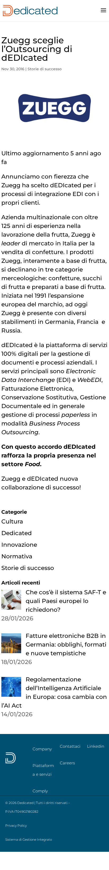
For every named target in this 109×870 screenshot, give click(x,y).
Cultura (12, 521)
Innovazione (19, 544)
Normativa (16, 556)
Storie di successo (45, 69)
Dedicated (16, 533)
